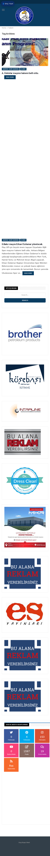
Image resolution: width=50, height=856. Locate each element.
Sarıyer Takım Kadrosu (11, 69)
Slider (23, 69)
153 (42, 738)
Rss (11, 767)
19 (42, 752)
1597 (27, 752)
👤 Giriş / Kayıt (7, 3)
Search (25, 300)
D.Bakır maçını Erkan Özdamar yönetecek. (22, 244)
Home (4, 28)
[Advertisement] (25, 110)
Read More (10, 77)
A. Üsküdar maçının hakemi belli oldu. (20, 73)
